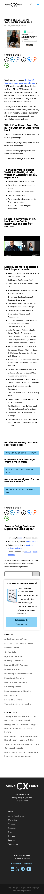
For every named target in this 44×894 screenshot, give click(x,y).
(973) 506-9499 (22, 801)
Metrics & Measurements (15, 682)
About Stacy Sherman (16, 816)
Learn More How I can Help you (20, 491)
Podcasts (11, 836)
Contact (11, 824)
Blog (10, 832)
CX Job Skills (10, 652)
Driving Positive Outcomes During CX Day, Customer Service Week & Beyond (21, 728)
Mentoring (12, 820)
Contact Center (11, 647)
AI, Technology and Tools (15, 639)
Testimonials (13, 844)
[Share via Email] (6, 65)
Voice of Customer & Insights (17, 704)
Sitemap (27, 891)
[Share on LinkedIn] (12, 59)
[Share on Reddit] (35, 59)
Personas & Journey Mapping (17, 691)
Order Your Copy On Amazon (21, 453)
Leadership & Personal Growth (18, 673)
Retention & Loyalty (13, 700)
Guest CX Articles (12, 669)
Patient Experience (12, 686)
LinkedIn (27, 552)
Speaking (11, 840)
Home (10, 812)
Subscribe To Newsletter (22, 621)
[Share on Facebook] (18, 59)
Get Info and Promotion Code (19, 471)
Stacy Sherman (12, 26)
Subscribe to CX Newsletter (21, 863)
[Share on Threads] (23, 59)
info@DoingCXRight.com (22, 797)
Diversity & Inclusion (13, 660)
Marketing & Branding (14, 678)
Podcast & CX (10, 695)
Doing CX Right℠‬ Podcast (16, 665)
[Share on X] (6, 59)
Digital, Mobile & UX (13, 656)
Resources (23, 26)
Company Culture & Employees (18, 643)
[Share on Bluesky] (29, 59)
